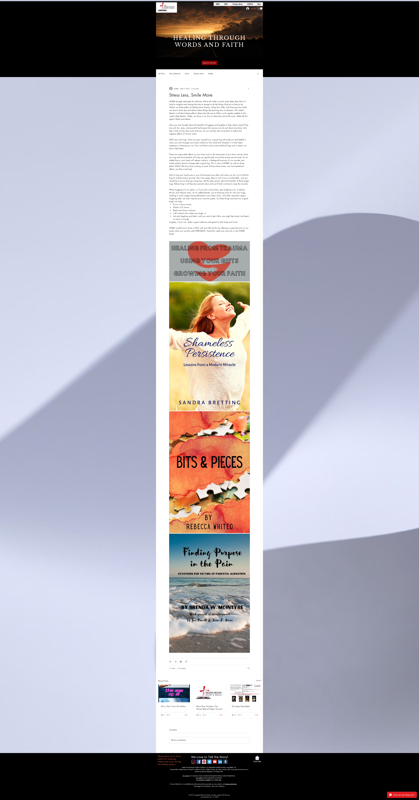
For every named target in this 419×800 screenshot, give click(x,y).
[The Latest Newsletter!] (245, 693)
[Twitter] (209, 762)
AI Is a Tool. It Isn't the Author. (173, 706)
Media (210, 74)
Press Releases (175, 74)
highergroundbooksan (231, 784)
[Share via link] (186, 662)
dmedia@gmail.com (242, 784)
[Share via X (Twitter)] (175, 662)
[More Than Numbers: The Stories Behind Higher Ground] (209, 693)
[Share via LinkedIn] (181, 662)
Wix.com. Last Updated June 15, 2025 (215, 796)
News (187, 74)
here (220, 780)
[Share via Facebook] (170, 662)
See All (258, 680)
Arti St (198, 795)
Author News (199, 74)
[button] (260, 8)
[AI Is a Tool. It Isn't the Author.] (174, 693)
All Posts (161, 74)
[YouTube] (215, 762)
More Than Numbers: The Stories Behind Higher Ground (209, 707)
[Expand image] (209, 261)
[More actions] (248, 88)
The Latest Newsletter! (241, 706)
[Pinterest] (204, 762)
